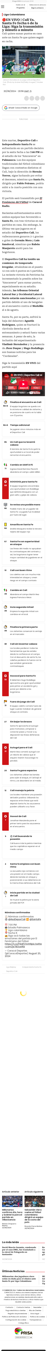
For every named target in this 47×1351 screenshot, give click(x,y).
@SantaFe (35, 919)
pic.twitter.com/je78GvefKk (23, 945)
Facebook (26, 98)
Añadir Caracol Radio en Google (22, 107)
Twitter (32, 98)
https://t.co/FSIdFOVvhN (18, 943)
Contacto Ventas (23, 1307)
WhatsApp (42, 98)
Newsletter (37, 1307)
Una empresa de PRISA (23, 1331)
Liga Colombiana (14, 14)
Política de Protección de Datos (14, 1317)
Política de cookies (37, 1317)
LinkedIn (37, 98)
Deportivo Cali (11, 971)
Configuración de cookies (15, 1320)
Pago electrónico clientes (16, 1310)
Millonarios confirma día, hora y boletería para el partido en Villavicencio (12, 1214)
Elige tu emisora (37, 8)
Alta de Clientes (35, 1310)
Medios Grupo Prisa (23, 1337)
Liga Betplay (11, 967)
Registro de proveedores (17, 1314)
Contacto (9, 1307)
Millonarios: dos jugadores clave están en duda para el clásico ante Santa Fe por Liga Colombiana (19, 1278)
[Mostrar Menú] (2, 6)
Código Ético (23, 1323)
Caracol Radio (9, 7)
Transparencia (35, 1320)
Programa (21, 8)
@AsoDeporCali (16, 919)
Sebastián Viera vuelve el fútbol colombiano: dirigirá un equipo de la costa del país (34, 1216)
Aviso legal (34, 1314)
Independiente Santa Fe (31, 967)
